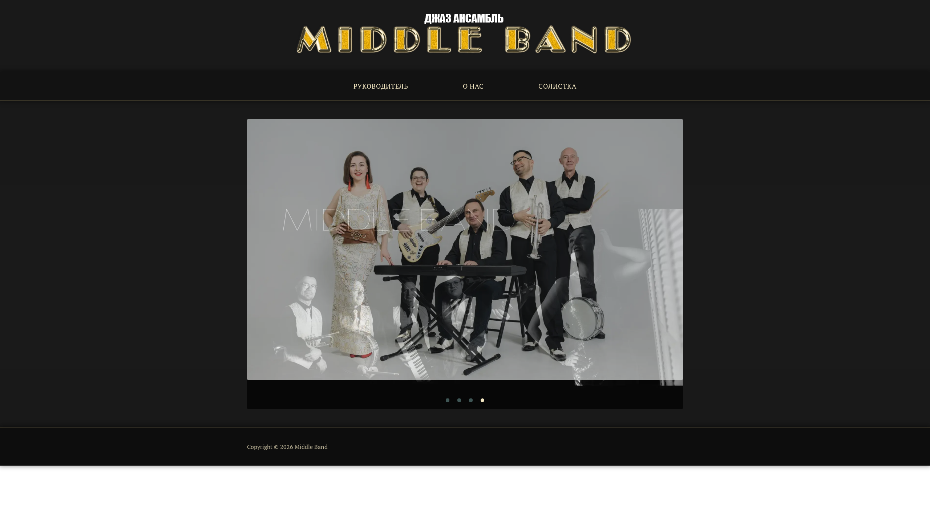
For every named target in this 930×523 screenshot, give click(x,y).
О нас (473, 86)
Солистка (557, 86)
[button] (447, 400)
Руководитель (380, 86)
